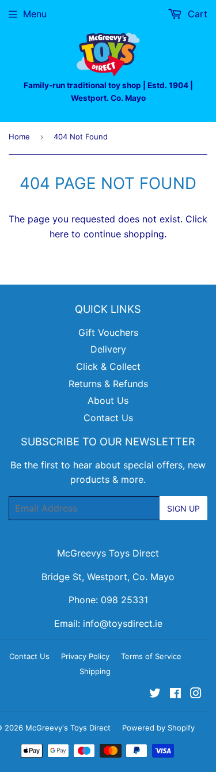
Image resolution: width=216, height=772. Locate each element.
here (59, 234)
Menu (35, 14)
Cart (196, 14)
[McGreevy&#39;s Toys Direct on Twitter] (155, 694)
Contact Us (108, 417)
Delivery (108, 349)
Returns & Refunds (108, 383)
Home (19, 136)
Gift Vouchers (108, 332)
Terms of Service (151, 656)
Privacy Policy (85, 656)
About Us (108, 400)
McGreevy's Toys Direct (68, 727)
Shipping (95, 671)
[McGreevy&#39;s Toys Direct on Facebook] (175, 694)
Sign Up (183, 508)
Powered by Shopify (158, 727)
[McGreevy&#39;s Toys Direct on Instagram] (196, 694)
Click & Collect (108, 366)
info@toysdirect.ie (122, 623)
